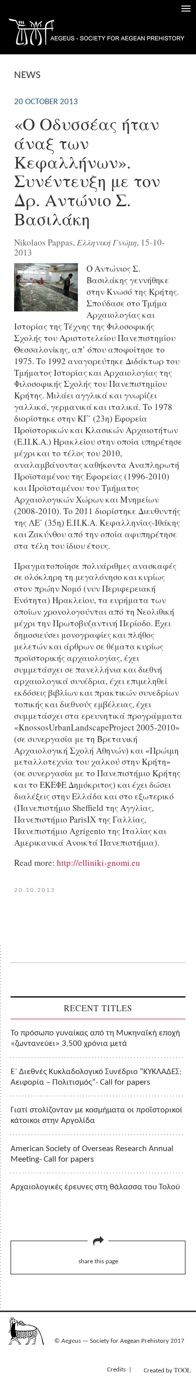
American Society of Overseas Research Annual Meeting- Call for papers (92, 1154)
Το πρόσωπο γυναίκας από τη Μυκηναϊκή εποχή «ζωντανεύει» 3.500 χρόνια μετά (95, 1038)
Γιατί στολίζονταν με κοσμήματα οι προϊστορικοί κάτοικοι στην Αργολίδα (96, 1115)
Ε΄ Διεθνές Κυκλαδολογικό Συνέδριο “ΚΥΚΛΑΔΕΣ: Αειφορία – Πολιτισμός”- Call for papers (96, 1077)
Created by (167, 1369)
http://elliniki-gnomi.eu (98, 862)
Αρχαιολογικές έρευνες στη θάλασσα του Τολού (95, 1187)
